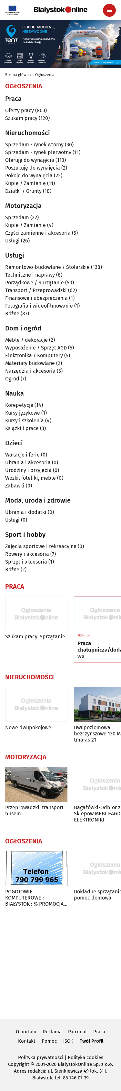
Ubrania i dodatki (25, 512)
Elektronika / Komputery (34, 355)
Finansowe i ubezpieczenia (36, 298)
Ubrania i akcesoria (28, 462)
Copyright (18, 1064)
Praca (99, 1032)
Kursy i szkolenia (24, 421)
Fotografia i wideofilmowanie (39, 306)
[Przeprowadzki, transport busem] (36, 784)
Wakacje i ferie (22, 455)
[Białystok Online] (60, 10)
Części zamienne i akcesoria (38, 233)
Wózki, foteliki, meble (30, 478)
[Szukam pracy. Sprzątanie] (36, 613)
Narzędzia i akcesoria (30, 371)
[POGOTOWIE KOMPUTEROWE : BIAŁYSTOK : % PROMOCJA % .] (36, 868)
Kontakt (26, 1041)
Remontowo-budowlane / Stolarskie (47, 267)
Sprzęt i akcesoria (26, 562)
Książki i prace (22, 428)
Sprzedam (17, 217)
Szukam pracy (21, 118)
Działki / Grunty (23, 191)
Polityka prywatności (40, 1057)
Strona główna (18, 75)
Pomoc (49, 1041)
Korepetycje (19, 405)
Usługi (12, 241)
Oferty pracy (19, 110)
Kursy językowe (22, 413)
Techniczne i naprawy (30, 275)
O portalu (26, 1032)
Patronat (77, 1032)
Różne (12, 313)
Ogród (12, 379)
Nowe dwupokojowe (28, 727)
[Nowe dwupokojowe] (36, 704)
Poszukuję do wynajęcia (32, 168)
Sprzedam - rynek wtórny (34, 145)
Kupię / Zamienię (25, 183)
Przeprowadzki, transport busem (34, 810)
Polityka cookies (85, 1057)
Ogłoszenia (45, 75)
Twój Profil (91, 1041)
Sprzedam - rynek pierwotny (38, 152)
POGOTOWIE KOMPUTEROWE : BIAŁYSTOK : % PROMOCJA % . (34, 898)
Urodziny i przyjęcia (28, 470)
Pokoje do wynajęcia (29, 175)
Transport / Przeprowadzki (36, 290)
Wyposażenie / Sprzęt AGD (36, 348)
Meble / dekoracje (26, 340)
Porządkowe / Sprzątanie (34, 283)
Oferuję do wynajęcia (29, 160)
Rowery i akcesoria (27, 554)
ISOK (68, 1041)
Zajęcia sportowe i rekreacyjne (40, 546)
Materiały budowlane (30, 363)
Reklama (52, 1032)
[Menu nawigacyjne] (109, 10)
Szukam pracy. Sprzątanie (35, 637)
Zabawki (15, 486)
